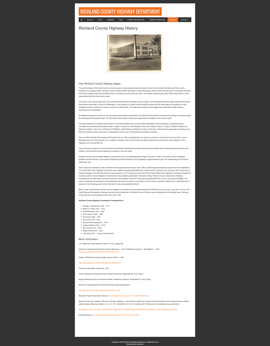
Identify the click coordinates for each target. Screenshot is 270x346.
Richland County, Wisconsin (135, 344)
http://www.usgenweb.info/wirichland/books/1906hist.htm (100, 263)
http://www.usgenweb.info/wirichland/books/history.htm (99, 252)
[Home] (81, 19)
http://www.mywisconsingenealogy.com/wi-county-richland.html (115, 315)
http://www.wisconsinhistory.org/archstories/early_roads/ (99, 290)
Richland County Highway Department (120, 11)
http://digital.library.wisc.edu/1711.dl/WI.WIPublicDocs (129, 296)
